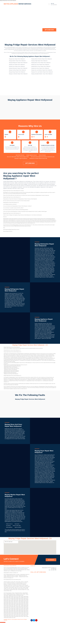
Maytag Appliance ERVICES (10, 565)
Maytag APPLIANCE (17, 4)
